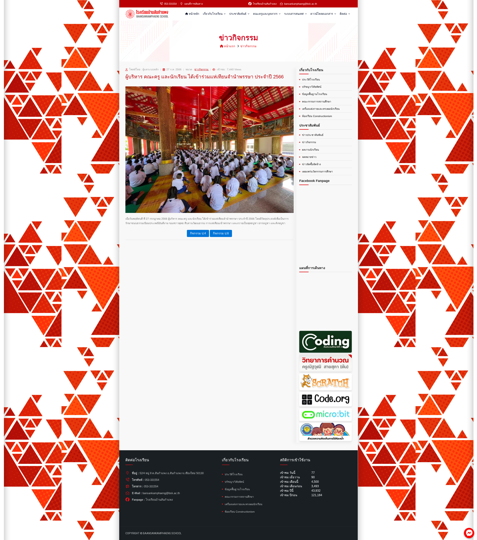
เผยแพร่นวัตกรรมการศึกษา (317, 171)
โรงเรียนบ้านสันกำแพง (265, 3)
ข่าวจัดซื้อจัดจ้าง (311, 164)
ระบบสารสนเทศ (294, 13)
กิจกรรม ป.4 (198, 233)
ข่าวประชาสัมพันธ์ (312, 134)
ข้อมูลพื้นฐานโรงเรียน (314, 94)
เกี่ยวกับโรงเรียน (213, 13)
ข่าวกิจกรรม (248, 46)
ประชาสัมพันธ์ (238, 13)
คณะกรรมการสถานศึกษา (316, 101)
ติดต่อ (344, 13)
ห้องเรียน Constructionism (317, 116)
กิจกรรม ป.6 (221, 233)
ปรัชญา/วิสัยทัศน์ (311, 86)
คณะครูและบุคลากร (265, 13)
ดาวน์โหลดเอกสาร (322, 13)
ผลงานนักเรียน (310, 149)
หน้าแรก (229, 46)
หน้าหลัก (193, 13)
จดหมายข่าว (309, 156)
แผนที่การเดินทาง (193, 3)
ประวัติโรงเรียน (311, 79)
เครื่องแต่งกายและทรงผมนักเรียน (321, 108)
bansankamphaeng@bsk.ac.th (300, 3)
